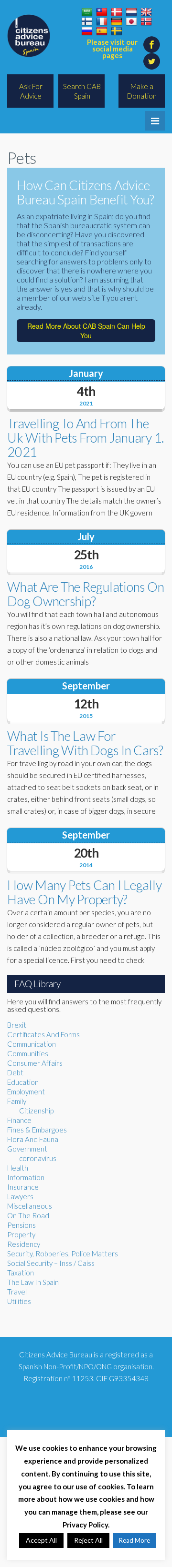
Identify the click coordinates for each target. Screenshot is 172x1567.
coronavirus (37, 1158)
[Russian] (87, 31)
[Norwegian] (146, 22)
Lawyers (20, 1196)
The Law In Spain (33, 1282)
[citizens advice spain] (28, 35)
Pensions (21, 1225)
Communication (31, 1044)
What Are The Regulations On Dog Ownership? (85, 594)
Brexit (16, 1025)
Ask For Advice (31, 91)
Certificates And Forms (43, 1034)
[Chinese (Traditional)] (102, 12)
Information (25, 1177)
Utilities (19, 1301)
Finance (19, 1120)
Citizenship (36, 1110)
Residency (23, 1244)
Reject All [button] (88, 1540)
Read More (134, 1540)
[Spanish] (102, 31)
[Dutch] (131, 12)
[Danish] (116, 12)
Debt (15, 1072)
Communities (27, 1053)
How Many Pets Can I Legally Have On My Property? (84, 892)
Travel (17, 1291)
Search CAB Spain (82, 91)
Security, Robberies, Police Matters (62, 1253)
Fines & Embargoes (37, 1129)
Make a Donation (142, 91)
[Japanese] (131, 22)
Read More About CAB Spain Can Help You (86, 330)
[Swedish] (116, 31)
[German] (116, 22)
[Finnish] (87, 22)
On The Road (28, 1215)
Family (16, 1101)
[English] (146, 12)
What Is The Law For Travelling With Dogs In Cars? (85, 743)
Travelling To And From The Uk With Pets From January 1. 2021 (85, 437)
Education (23, 1082)
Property (21, 1234)
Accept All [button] (41, 1540)
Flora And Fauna (32, 1139)
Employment (26, 1091)
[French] (102, 22)
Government (27, 1148)
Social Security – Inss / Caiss (51, 1263)
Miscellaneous (29, 1206)
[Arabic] (87, 12)
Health (17, 1167)
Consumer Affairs (35, 1063)
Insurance (23, 1187)
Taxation (20, 1272)
